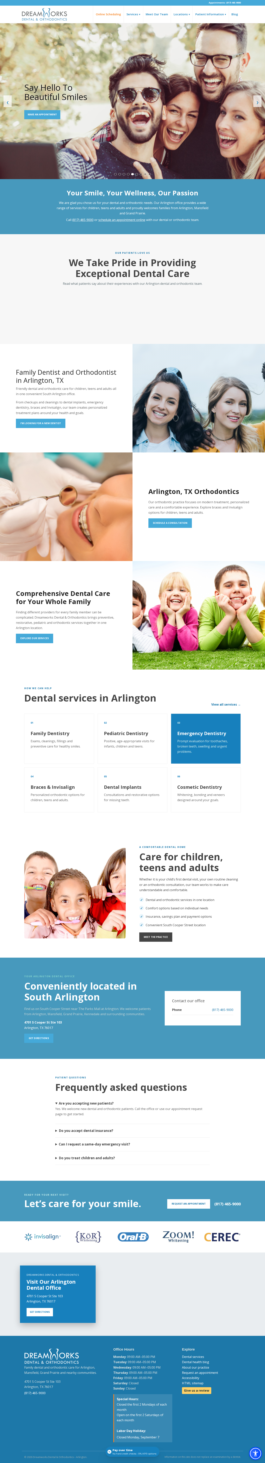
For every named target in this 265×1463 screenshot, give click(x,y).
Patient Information (210, 14)
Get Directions (39, 1038)
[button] (255, 1453)
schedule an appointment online (121, 220)
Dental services (193, 1357)
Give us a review (196, 1390)
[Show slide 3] (124, 174)
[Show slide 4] (128, 174)
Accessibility (190, 1378)
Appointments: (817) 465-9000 (225, 2)
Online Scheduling (108, 14)
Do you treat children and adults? (87, 1158)
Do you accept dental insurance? (86, 1130)
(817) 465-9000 (83, 220)
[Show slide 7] (141, 174)
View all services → (226, 704)
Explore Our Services (34, 638)
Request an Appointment (189, 1203)
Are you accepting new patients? (86, 1103)
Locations (182, 14)
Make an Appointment (42, 114)
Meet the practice (156, 937)
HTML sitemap (193, 1383)
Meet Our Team (157, 14)
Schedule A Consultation (170, 523)
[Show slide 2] (119, 174)
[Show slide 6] (136, 174)
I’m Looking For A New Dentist (40, 423)
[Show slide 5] (132, 174)
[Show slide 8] (145, 174)
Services (133, 14)
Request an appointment (200, 1373)
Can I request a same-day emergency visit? (94, 1144)
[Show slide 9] (149, 174)
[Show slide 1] (115, 174)
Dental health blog (195, 1362)
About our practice (195, 1367)
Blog (234, 14)
